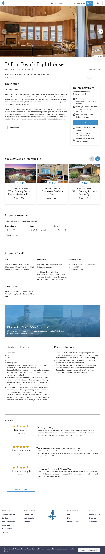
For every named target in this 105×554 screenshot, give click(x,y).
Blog (69, 514)
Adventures (28, 514)
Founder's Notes (8, 514)
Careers (5, 532)
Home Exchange (8, 522)
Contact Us (93, 522)
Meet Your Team (8, 525)
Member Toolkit (73, 522)
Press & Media (7, 529)
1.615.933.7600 (95, 514)
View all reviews (20, 489)
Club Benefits (29, 518)
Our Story (6, 518)
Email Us (92, 518)
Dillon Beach (29, 69)
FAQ (68, 518)
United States (9, 69)
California (19, 69)
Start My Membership (89, 550)
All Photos (98, 57)
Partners (27, 522)
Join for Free (85, 122)
